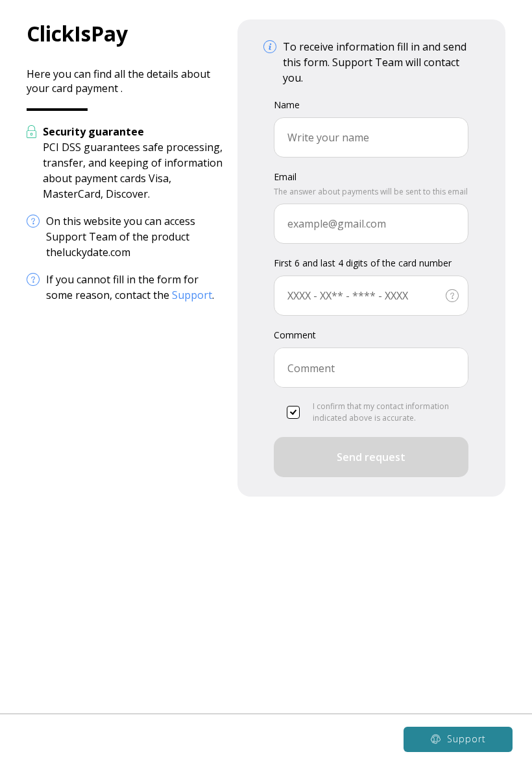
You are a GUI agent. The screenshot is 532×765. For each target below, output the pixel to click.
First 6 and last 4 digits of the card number (363, 263)
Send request (371, 457)
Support (192, 295)
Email (285, 177)
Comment (295, 335)
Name (287, 105)
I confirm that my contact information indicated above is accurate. (381, 412)
